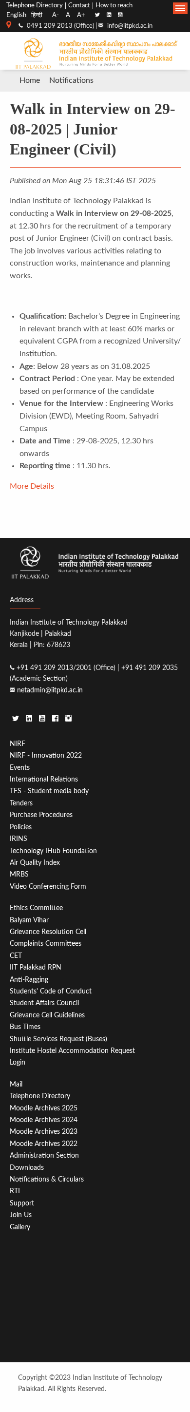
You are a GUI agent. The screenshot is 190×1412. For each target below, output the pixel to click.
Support (22, 1203)
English (16, 15)
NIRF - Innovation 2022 (46, 755)
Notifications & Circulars (47, 1179)
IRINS (18, 838)
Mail (16, 1084)
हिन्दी (36, 15)
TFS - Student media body (49, 791)
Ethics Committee (36, 908)
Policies (21, 827)
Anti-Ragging (29, 979)
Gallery (20, 1227)
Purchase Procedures (41, 815)
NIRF (17, 743)
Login (17, 1062)
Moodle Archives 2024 (43, 1120)
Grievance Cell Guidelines (47, 1015)
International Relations (44, 779)
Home (29, 80)
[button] (180, 8)
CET (16, 955)
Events (20, 767)
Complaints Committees (45, 943)
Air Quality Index (35, 862)
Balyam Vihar (29, 920)
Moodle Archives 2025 (43, 1108)
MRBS (19, 874)
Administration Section (44, 1155)
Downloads (27, 1167)
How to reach (114, 5)
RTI (15, 1191)
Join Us (21, 1215)
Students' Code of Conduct (51, 991)
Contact (79, 5)
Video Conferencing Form (48, 886)
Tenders (21, 803)
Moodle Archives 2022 (43, 1143)
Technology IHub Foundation (53, 851)
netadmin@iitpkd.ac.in (50, 690)
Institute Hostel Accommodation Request (72, 1050)
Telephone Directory (34, 5)
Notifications (71, 80)
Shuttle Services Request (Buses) (58, 1039)
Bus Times (25, 1026)
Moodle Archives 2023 (43, 1131)
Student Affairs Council (44, 1003)
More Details (32, 486)
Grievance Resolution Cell (48, 931)
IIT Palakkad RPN (35, 967)
